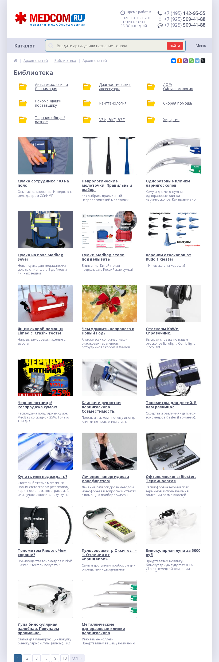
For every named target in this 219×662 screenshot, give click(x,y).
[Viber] (185, 60)
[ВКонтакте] (173, 60)
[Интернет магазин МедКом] (15, 60)
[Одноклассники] (179, 60)
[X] (203, 60)
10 (64, 658)
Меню (200, 45)
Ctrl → (77, 658)
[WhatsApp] (191, 60)
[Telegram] (197, 60)
